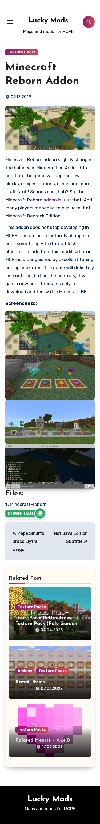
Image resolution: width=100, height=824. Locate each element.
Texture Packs (21, 52)
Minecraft (69, 291)
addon (50, 200)
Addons (25, 671)
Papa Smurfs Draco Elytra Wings (28, 541)
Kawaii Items (30, 682)
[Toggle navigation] (9, 22)
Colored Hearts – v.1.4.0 (42, 740)
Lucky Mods (48, 20)
